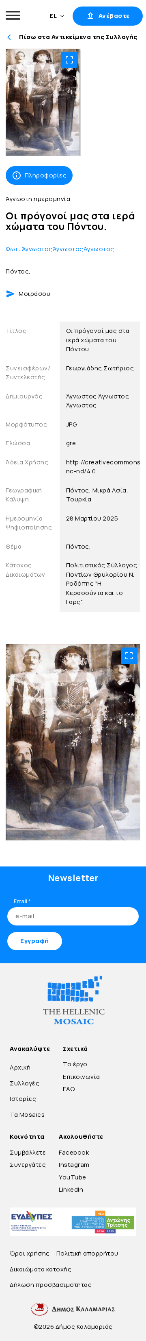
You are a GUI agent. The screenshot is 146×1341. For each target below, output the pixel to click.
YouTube (72, 1177)
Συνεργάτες (28, 1164)
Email (22, 901)
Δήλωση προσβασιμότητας (51, 1284)
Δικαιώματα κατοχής (40, 1269)
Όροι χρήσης (30, 1253)
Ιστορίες (23, 1098)
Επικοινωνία (81, 1076)
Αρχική (20, 1067)
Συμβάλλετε (28, 1152)
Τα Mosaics (27, 1114)
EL (53, 15)
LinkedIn (71, 1189)
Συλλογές (24, 1083)
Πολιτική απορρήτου (87, 1253)
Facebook (74, 1152)
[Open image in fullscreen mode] (69, 60)
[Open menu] (13, 15)
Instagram (74, 1164)
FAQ (69, 1089)
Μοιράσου (34, 293)
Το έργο (75, 1064)
